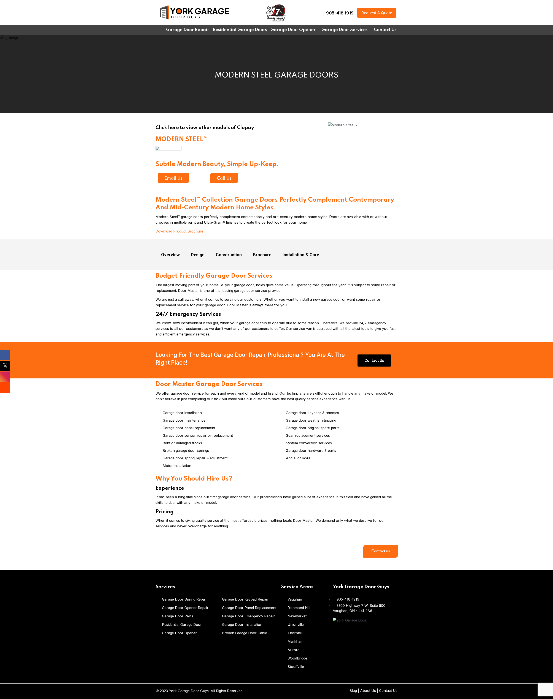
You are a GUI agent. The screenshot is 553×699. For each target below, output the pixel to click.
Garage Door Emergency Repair (248, 616)
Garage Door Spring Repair (184, 599)
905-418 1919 (340, 13)
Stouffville (296, 666)
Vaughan (295, 599)
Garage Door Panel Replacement (249, 608)
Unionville (296, 624)
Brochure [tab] (262, 254)
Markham (295, 641)
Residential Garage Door (182, 624)
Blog (353, 690)
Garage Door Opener (179, 633)
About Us (368, 690)
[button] (295, 124)
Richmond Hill (299, 608)
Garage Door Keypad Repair (245, 599)
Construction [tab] (229, 254)
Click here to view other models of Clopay (205, 127)
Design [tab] (198, 254)
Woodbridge (297, 658)
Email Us (173, 178)
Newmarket (297, 616)
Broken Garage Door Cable (244, 633)
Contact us (380, 551)
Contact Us (388, 690)
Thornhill (295, 633)
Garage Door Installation (242, 624)
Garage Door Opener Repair (185, 608)
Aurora (293, 650)
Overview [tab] (170, 254)
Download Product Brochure (179, 231)
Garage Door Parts (177, 616)
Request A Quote (376, 13)
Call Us (224, 178)
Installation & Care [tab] (301, 254)
